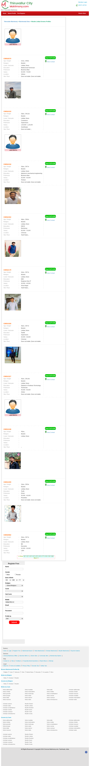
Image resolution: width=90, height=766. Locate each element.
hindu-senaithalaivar (52, 693)
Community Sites (43, 655)
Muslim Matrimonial (64, 650)
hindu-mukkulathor (30, 691)
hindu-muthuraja (29, 693)
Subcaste (17, 672)
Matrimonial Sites (24, 21)
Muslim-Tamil (28, 711)
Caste (11, 672)
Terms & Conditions (15, 665)
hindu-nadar (28, 695)
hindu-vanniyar (51, 697)
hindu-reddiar (50, 691)
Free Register (21, 13)
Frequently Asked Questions (30, 661)
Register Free (17, 650)
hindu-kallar (6, 697)
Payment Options (75, 650)
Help (12, 661)
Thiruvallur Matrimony (11, 21)
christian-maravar (73, 693)
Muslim (17, 678)
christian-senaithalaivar (9, 707)
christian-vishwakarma (9, 713)
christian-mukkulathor (74, 697)
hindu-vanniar (50, 695)
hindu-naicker (28, 697)
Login (9, 650)
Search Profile (12, 13)
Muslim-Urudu (28, 713)
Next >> (36, 558)
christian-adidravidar (74, 689)
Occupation (46, 672)
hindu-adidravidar (7, 689)
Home (4, 13)
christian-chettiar (73, 691)
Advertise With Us (24, 655)
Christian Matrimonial (51, 650)
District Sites (82, 13)
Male (8, 574)
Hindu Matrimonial (39, 650)
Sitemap (51, 661)
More (52, 672)
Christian (10, 678)
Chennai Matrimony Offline (10, 655)
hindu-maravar (7, 699)
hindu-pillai (49, 689)
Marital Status (30, 672)
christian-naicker (7, 703)
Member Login (82, 2)
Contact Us (6, 661)
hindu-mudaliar (29, 689)
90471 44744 (82, 5)
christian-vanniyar (8, 711)
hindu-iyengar (6, 695)
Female (18, 574)
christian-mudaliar (73, 695)
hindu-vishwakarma (52, 699)
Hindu (5, 678)
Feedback (18, 661)
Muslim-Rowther (29, 707)
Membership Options (55, 655)
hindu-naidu (28, 699)
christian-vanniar (7, 709)
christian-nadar (73, 699)
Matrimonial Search (27, 650)
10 (52, 556)
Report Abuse (43, 661)
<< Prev (20, 556)
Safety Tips (44, 665)
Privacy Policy (26, 665)
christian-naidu (7, 705)
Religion (6, 672)
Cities (23, 672)
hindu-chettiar (6, 691)
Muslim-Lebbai (29, 705)
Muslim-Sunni (28, 709)
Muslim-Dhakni (29, 703)
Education (38, 672)
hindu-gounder (7, 693)
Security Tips (35, 665)
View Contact (51, 62)
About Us (5, 665)
